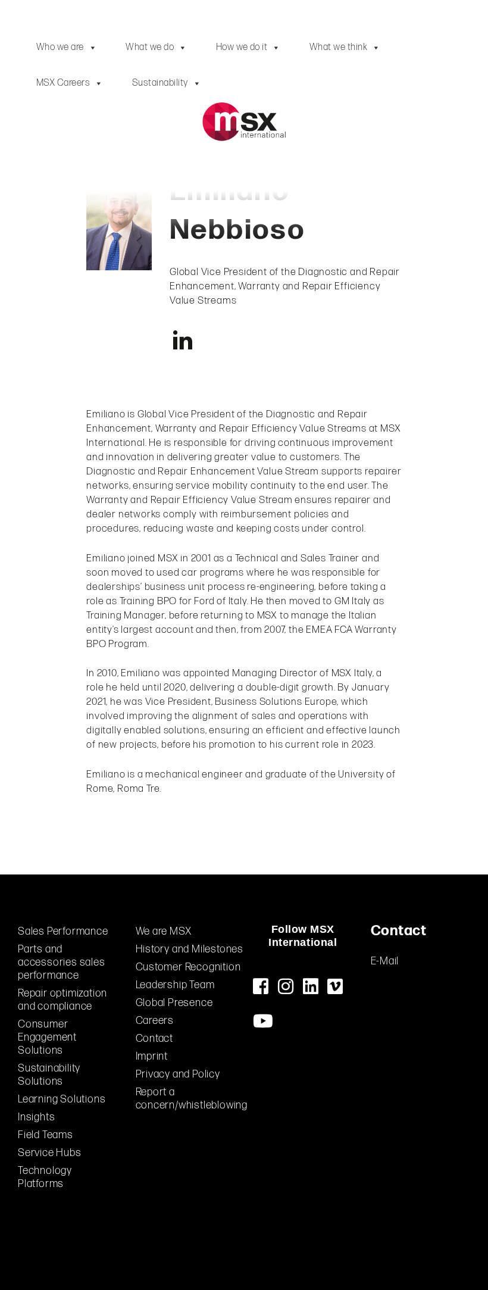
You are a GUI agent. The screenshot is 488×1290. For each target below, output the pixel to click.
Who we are (60, 47)
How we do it (242, 47)
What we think (338, 47)
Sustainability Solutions (49, 1075)
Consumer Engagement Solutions (47, 1037)
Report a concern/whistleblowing (192, 1098)
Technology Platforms (45, 1177)
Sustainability (160, 83)
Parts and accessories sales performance (61, 962)
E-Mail (385, 961)
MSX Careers (63, 83)
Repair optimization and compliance (62, 1000)
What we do (150, 47)
